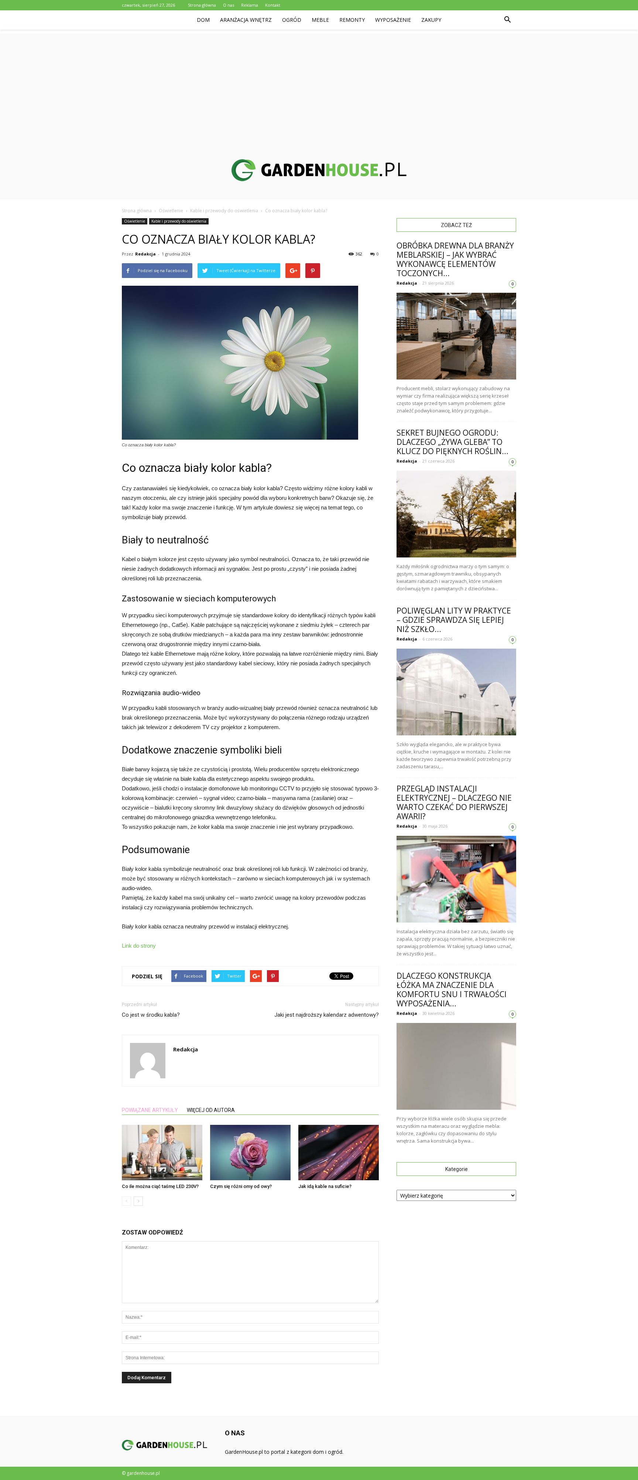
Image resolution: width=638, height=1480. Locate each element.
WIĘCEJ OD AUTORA (211, 1110)
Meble (320, 19)
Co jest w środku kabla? (151, 1015)
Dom (203, 19)
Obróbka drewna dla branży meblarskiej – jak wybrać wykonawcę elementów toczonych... (455, 259)
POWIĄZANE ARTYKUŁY (150, 1110)
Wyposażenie (393, 19)
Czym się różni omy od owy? (241, 1186)
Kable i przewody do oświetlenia (178, 221)
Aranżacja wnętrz (246, 19)
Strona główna (202, 5)
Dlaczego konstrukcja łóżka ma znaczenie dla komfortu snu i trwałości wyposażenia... (452, 990)
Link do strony (139, 945)
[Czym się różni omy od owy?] (250, 1152)
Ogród (291, 19)
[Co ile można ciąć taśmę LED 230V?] (162, 1152)
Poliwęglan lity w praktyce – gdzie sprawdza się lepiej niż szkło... (454, 619)
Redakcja (145, 254)
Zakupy (431, 19)
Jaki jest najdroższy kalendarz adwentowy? (326, 1015)
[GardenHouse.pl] (319, 170)
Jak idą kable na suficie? (324, 1186)
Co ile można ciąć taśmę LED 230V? (160, 1186)
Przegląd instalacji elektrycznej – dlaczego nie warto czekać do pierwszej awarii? (454, 802)
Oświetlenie (134, 221)
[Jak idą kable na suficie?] (338, 1152)
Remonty (352, 19)
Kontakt (272, 5)
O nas (228, 5)
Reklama (249, 5)
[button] (507, 20)
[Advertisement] (319, 85)
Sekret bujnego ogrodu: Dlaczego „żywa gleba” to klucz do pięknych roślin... (452, 441)
